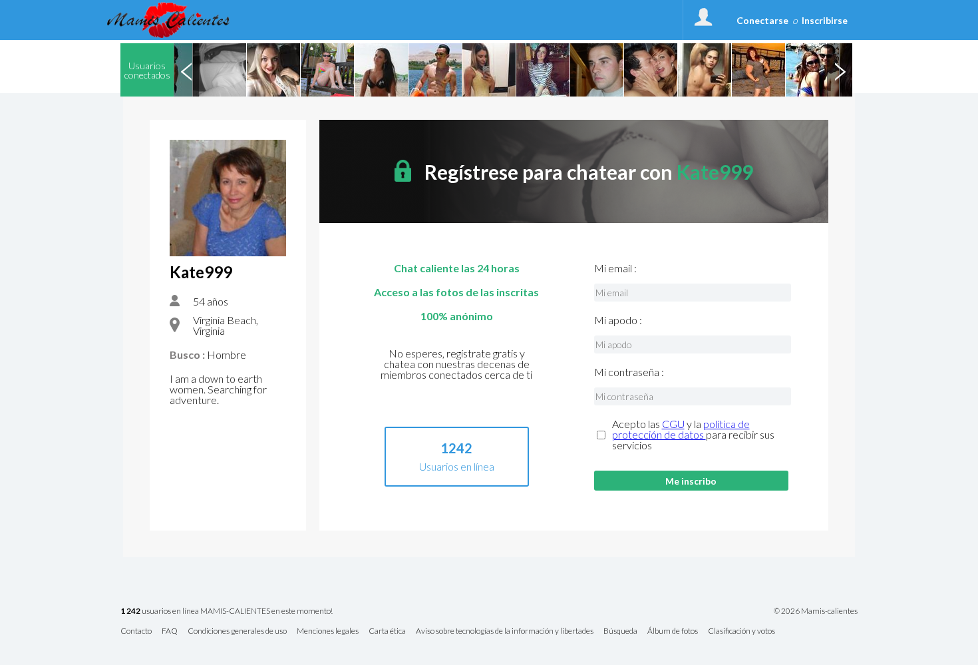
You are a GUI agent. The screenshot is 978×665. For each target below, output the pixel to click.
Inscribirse (825, 20)
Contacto (136, 631)
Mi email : (615, 268)
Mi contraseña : (629, 372)
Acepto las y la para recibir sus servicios (693, 435)
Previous (186, 70)
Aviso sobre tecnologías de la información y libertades (504, 631)
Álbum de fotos (672, 631)
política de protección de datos (681, 429)
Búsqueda (620, 631)
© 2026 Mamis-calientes (816, 611)
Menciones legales (328, 631)
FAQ (170, 631)
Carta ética (387, 631)
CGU (673, 423)
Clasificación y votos (741, 631)
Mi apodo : (618, 320)
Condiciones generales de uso (237, 631)
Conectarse (762, 20)
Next (839, 70)
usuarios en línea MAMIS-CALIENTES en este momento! (226, 611)
